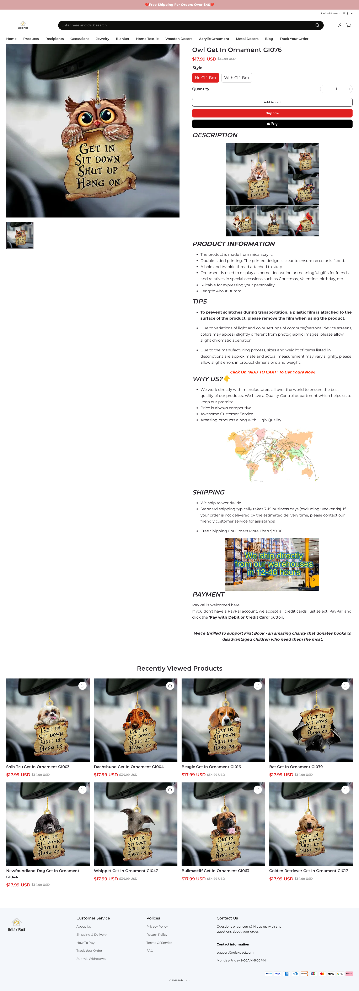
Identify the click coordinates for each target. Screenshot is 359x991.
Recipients (54, 39)
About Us (83, 926)
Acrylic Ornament (214, 39)
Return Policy (156, 935)
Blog (269, 39)
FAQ (149, 951)
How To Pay (85, 943)
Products (31, 39)
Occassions (79, 39)
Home (11, 39)
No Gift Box (205, 77)
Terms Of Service (159, 943)
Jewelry (102, 39)
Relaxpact (184, 980)
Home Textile (147, 39)
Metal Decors (247, 39)
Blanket (122, 39)
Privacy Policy (157, 926)
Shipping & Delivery (91, 935)
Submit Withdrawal (91, 959)
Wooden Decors (178, 39)
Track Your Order (294, 39)
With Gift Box (236, 77)
